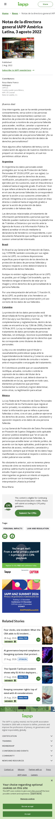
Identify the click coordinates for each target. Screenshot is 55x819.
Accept (28, 814)
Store (45, 4)
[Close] (52, 780)
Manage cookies (27, 799)
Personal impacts (12, 528)
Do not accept (28, 806)
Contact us (8, 769)
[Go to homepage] (23, 4)
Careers (34, 775)
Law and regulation (38, 528)
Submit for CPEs (27, 513)
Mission (21, 769)
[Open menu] (5, 4)
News (15, 13)
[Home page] (27, 716)
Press (48, 769)
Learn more (36, 793)
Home (5, 13)
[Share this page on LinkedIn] (4, 536)
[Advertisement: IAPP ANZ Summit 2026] (27, 596)
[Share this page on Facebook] (12, 536)
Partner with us (35, 769)
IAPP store (22, 775)
